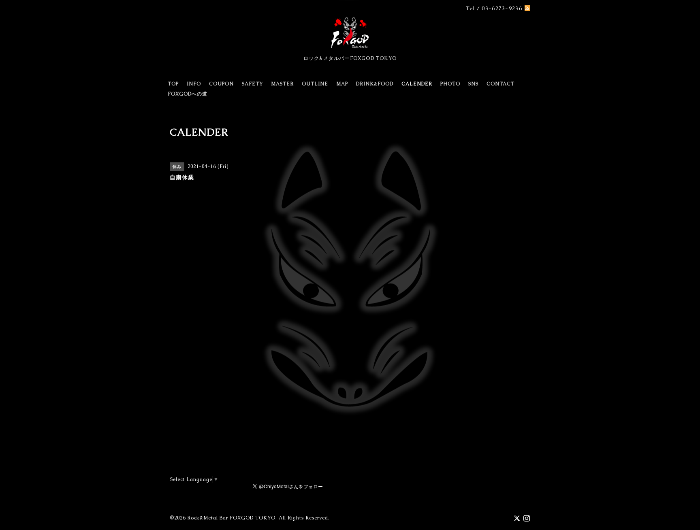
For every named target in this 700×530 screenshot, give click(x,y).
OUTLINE (315, 84)
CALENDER (416, 84)
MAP (342, 84)
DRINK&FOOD (374, 84)
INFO (194, 84)
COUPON (221, 84)
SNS (473, 84)
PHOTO (450, 84)
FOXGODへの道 (187, 94)
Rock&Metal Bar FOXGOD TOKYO (231, 518)
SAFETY (252, 84)
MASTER (282, 84)
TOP (173, 84)
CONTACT (500, 84)
